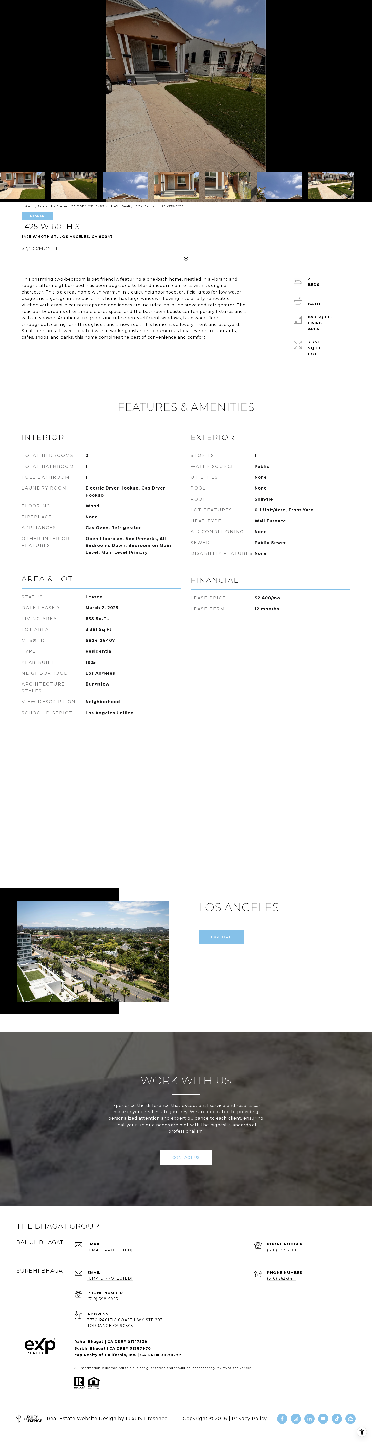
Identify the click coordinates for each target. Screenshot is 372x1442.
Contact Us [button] (186, 1157)
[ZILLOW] (350, 1419)
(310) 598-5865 (102, 1299)
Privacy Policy (249, 1418)
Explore (221, 937)
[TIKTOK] (337, 1419)
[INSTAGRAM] (296, 1419)
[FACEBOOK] (282, 1419)
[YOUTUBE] (323, 1419)
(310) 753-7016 (282, 1250)
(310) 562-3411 (281, 1278)
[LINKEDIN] (309, 1419)
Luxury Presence (147, 1418)
